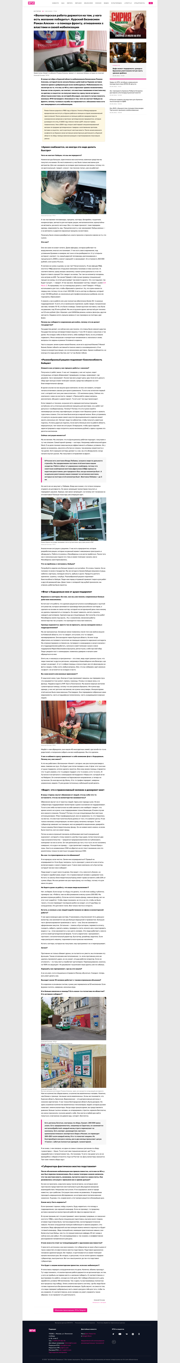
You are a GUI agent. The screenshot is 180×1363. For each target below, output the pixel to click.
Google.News (87, 1336)
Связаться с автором (99, 1302)
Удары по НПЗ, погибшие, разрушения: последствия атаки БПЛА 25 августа (124, 83)
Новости (55, 3)
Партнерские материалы (58, 1352)
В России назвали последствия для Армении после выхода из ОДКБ (126, 100)
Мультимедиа (116, 3)
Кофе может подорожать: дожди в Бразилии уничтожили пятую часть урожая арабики (128, 71)
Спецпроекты (139, 3)
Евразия (78, 3)
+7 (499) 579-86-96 (58, 1341)
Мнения (98, 3)
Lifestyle (128, 3)
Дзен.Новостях (90, 1334)
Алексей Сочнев (99, 1300)
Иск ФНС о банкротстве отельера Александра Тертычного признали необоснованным (126, 109)
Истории (37, 11)
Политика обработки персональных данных (111, 1323)
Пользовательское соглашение (85, 1323)
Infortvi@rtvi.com (70, 1343)
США (62, 3)
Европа (70, 3)
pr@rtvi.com (64, 1348)
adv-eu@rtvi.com (65, 1350)
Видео (106, 3)
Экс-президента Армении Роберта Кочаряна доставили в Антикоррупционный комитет (126, 92)
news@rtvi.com (65, 1345)
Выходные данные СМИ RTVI (64, 1323)
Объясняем (88, 3)
